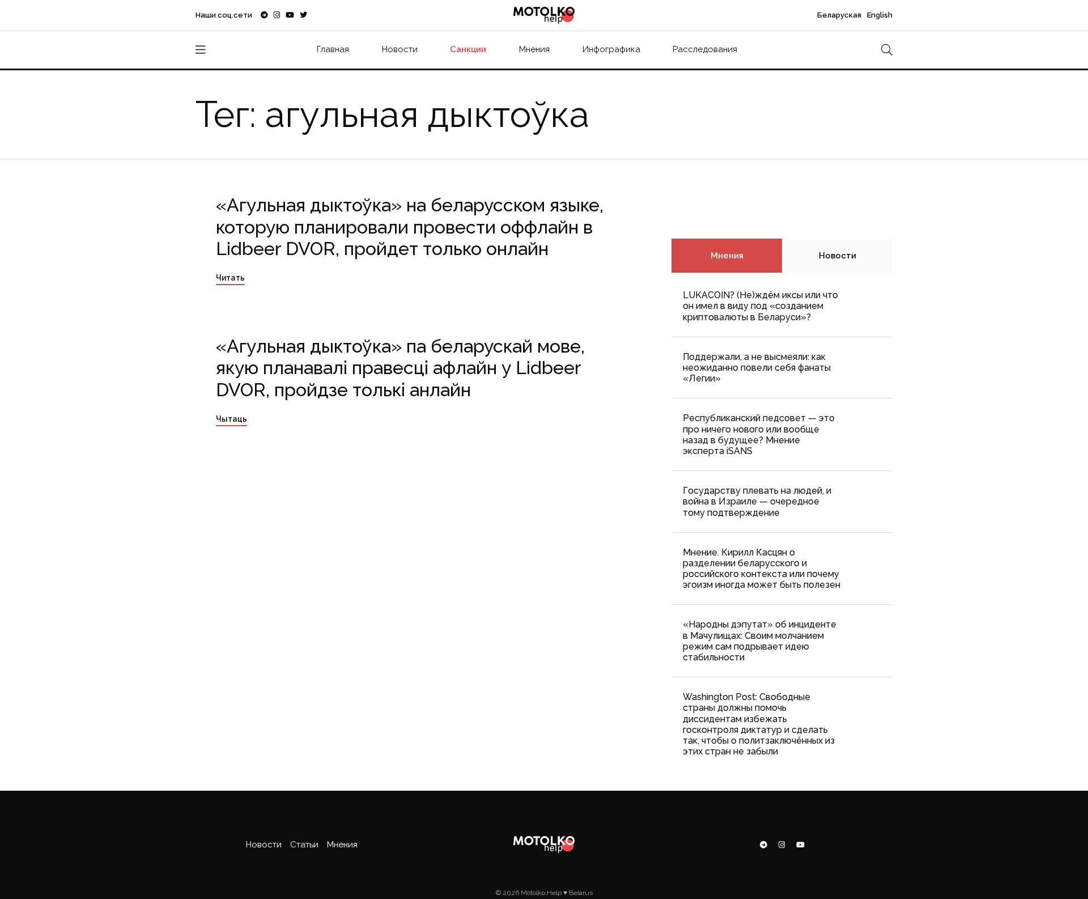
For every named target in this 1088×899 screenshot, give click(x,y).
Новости (400, 49)
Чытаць (231, 418)
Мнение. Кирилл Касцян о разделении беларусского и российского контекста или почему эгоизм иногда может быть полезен (761, 569)
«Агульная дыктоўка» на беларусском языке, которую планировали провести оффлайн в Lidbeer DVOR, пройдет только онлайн (410, 226)
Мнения (534, 49)
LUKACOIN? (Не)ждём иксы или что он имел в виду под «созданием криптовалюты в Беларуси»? (760, 306)
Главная (333, 49)
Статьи (304, 844)
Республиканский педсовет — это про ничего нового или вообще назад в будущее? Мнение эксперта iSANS (759, 434)
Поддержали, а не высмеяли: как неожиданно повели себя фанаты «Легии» (757, 367)
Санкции (468, 49)
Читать (230, 277)
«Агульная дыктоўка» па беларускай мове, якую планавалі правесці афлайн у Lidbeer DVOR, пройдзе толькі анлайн (400, 368)
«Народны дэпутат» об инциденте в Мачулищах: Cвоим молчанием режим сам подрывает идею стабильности (759, 641)
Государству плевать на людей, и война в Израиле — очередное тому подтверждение (757, 501)
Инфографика (611, 49)
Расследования (705, 49)
